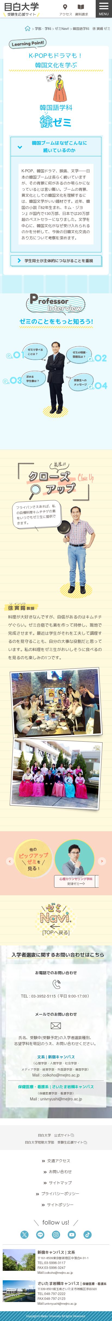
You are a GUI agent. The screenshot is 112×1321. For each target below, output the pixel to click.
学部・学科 (43, 28)
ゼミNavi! (62, 28)
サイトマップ (60, 1182)
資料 (81, 14)
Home (28, 28)
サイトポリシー (60, 1204)
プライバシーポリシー (60, 1193)
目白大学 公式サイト (54, 1135)
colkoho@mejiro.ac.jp (61, 1075)
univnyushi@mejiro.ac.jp (61, 1098)
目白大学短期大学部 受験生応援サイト (54, 1142)
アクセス (65, 14)
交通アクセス (58, 1160)
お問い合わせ (60, 1171)
